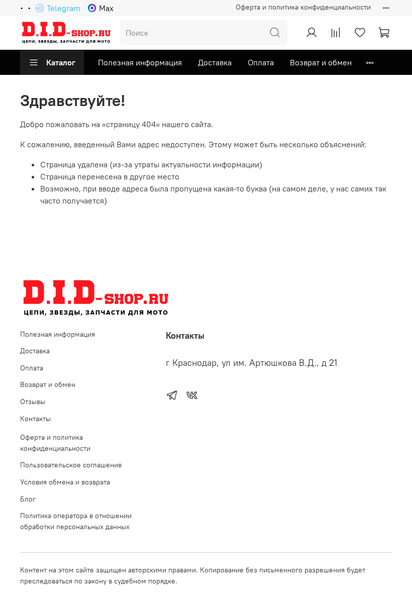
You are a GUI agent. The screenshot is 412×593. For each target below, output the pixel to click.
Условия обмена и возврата (65, 481)
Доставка (215, 62)
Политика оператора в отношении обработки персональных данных (76, 521)
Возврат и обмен (321, 62)
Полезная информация (140, 62)
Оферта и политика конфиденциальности (303, 7)
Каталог (60, 62)
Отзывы (32, 401)
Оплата (261, 62)
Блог (28, 499)
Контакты (35, 418)
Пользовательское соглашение (71, 464)
